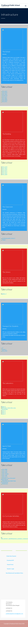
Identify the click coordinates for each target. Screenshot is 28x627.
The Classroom (7, 207)
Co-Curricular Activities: (10, 516)
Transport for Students (10, 326)
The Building (6, 134)
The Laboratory (7, 383)
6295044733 (9, 608)
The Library (6, 272)
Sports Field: (6, 446)
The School (6, 52)
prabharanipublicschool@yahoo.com (14, 613)
